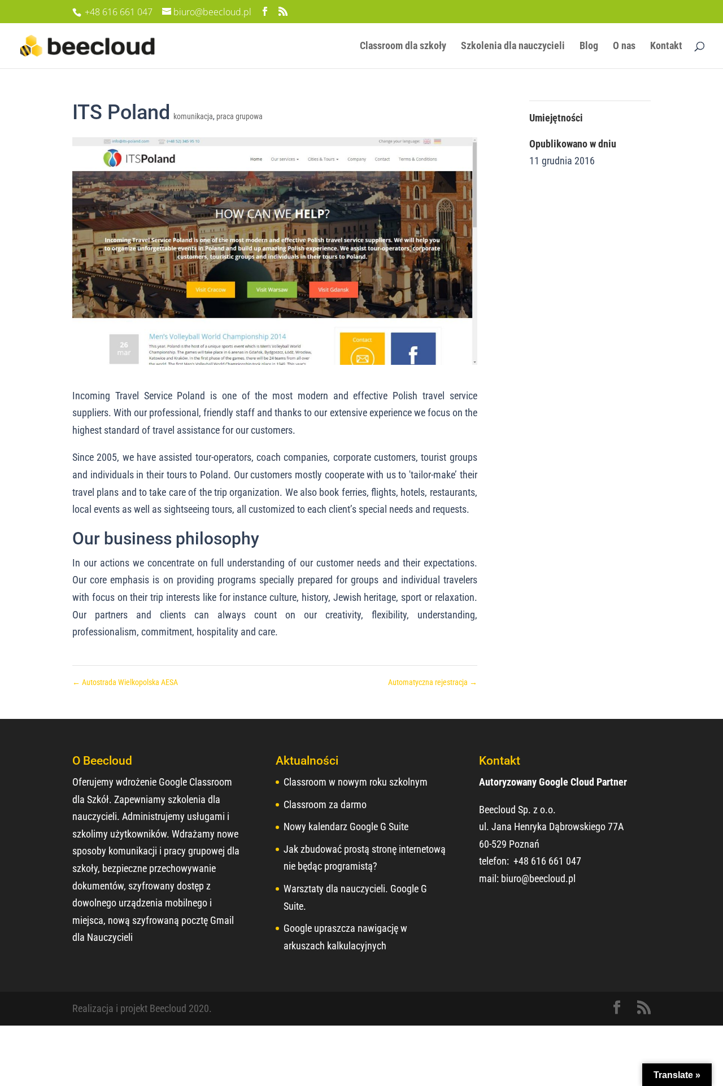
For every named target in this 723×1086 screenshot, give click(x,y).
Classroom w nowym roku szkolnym (356, 782)
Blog (589, 46)
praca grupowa (239, 116)
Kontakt (666, 46)
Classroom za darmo (325, 804)
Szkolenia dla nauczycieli (513, 46)
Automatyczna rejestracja (432, 682)
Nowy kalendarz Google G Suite (346, 826)
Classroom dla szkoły (403, 46)
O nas (624, 46)
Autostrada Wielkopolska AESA (125, 682)
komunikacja (193, 116)
